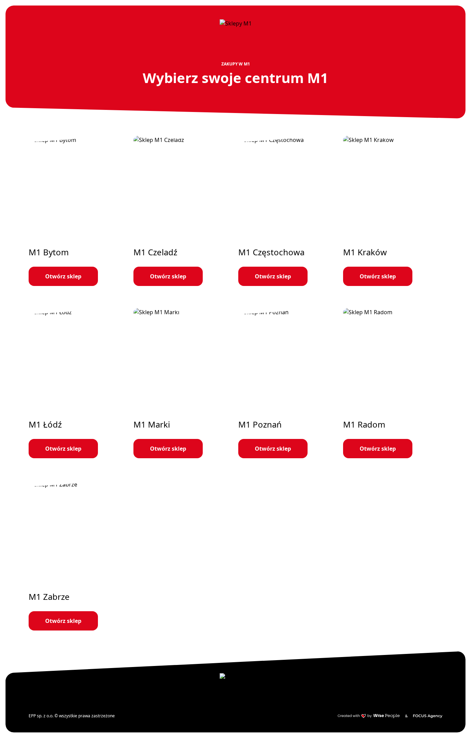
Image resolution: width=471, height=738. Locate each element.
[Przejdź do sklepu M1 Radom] (392, 383)
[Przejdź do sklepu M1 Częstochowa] (288, 211)
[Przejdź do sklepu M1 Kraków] (392, 211)
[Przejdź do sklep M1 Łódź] (78, 383)
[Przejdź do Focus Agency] (427, 716)
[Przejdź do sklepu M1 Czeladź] (183, 211)
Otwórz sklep (63, 276)
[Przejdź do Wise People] (369, 716)
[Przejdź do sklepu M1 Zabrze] (78, 555)
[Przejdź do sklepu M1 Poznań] (288, 383)
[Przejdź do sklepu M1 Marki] (183, 383)
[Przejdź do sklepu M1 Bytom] (78, 211)
